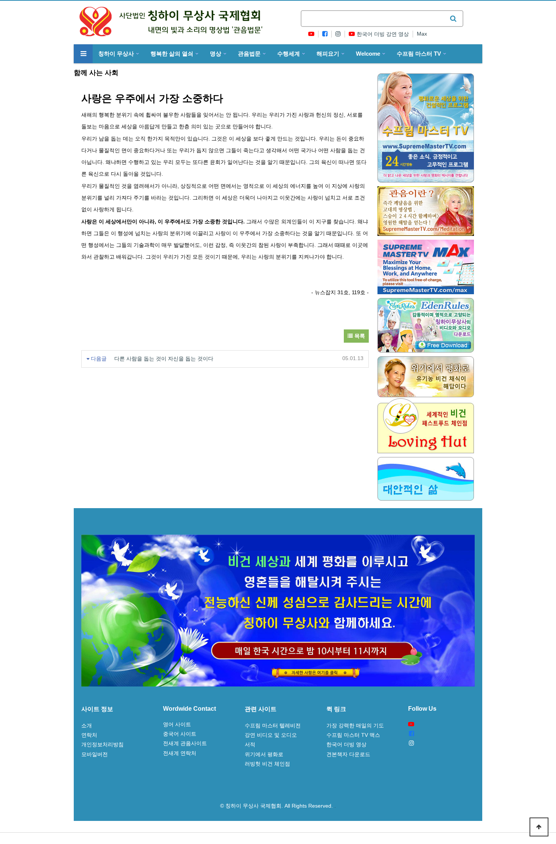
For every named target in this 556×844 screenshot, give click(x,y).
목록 (359, 336)
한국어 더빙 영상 (346, 744)
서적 (250, 744)
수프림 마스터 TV (419, 54)
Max (422, 34)
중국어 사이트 (179, 734)
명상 (215, 54)
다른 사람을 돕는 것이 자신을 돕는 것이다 (163, 359)
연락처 (89, 735)
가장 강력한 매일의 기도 (355, 725)
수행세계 (288, 54)
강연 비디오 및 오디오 (271, 735)
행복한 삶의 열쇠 (172, 54)
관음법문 (249, 54)
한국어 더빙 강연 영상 (383, 34)
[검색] (453, 18)
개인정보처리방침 (102, 744)
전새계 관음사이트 (185, 743)
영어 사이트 (177, 724)
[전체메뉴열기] (83, 53)
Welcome (368, 54)
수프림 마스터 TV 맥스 (353, 735)
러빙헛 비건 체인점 (267, 764)
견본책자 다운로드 (348, 754)
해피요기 (328, 54)
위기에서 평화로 (264, 754)
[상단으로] (539, 826)
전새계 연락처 (179, 753)
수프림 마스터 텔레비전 (273, 725)
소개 (86, 725)
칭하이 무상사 (116, 54)
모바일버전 (94, 754)
